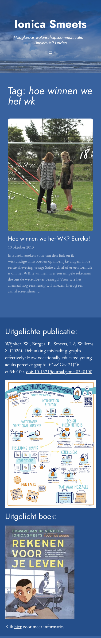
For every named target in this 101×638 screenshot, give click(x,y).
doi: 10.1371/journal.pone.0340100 (59, 372)
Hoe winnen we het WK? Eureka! (49, 238)
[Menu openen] (50, 52)
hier (18, 627)
